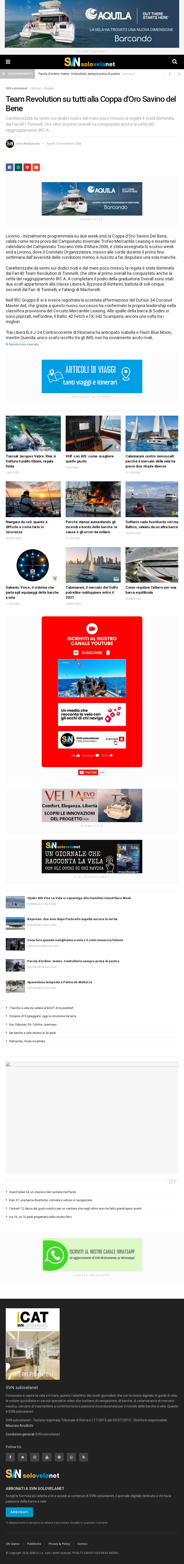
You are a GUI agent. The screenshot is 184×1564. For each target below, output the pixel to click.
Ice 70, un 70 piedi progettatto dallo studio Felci (40, 1217)
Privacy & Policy (59, 1544)
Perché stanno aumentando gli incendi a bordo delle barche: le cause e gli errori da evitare (91, 527)
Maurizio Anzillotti (19, 1426)
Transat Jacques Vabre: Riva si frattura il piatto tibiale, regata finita (31, 461)
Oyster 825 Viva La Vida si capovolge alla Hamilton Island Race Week (79, 898)
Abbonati (19, 1512)
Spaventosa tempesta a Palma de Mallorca (59, 982)
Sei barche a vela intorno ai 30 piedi (32, 1033)
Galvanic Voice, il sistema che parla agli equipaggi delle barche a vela (32, 592)
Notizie (36, 88)
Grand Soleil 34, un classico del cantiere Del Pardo (42, 1192)
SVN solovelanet (17, 88)
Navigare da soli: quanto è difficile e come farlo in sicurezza (26, 527)
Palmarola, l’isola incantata (27, 1041)
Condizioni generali (20, 1434)
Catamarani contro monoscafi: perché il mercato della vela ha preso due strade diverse (150, 461)
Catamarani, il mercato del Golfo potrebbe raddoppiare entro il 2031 (92, 592)
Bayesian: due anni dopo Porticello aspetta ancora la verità (72, 919)
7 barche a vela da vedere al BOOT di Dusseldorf (41, 1008)
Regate (49, 88)
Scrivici (82, 1544)
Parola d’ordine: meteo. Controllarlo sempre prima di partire (79, 74)
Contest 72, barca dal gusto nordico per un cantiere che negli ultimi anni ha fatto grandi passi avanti (75, 1208)
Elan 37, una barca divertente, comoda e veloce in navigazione (50, 1200)
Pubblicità (34, 1544)
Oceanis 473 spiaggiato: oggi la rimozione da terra (42, 1016)
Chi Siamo (13, 1544)
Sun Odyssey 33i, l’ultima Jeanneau (33, 1024)
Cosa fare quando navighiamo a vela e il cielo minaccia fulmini (75, 940)
